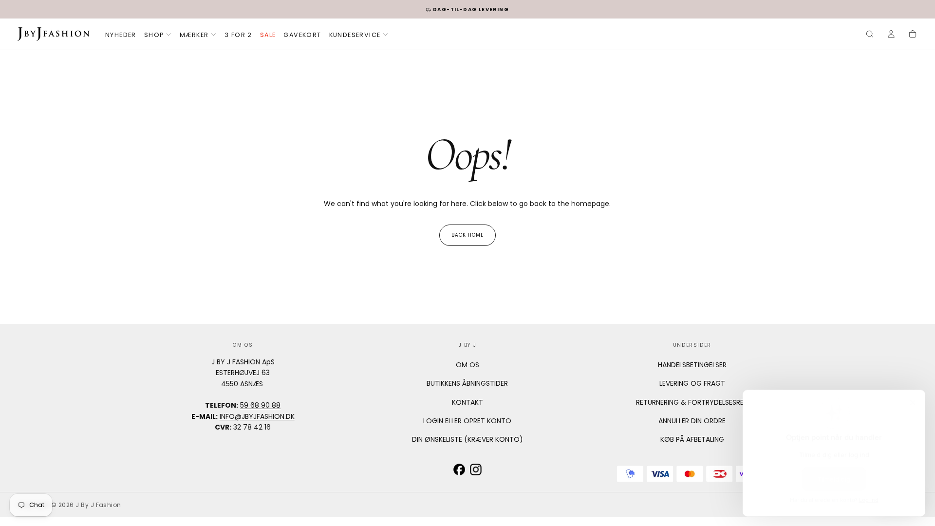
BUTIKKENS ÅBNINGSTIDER (467, 383)
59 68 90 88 (260, 405)
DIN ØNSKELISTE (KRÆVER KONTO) (467, 439)
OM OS (467, 365)
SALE (268, 35)
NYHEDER (120, 35)
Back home (467, 235)
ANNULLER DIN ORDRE (692, 421)
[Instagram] (476, 469)
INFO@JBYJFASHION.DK (257, 416)
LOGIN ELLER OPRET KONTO (467, 421)
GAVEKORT (302, 35)
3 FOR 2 (238, 35)
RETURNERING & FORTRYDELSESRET (692, 402)
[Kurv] (912, 35)
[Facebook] (459, 469)
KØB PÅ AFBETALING (692, 439)
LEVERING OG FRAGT (692, 383)
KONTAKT (467, 402)
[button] (870, 35)
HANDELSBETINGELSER (692, 365)
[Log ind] (891, 35)
